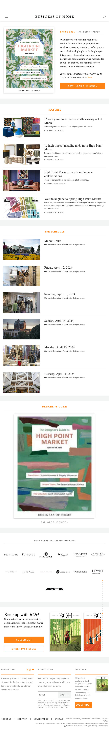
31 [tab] (103, 636)
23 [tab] (103, 621)
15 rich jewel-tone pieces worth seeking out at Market (73, 121)
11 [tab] (103, 599)
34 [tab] (103, 641)
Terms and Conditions (90, 719)
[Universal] (98, 554)
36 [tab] (103, 645)
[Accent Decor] (63, 571)
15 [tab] (103, 606)
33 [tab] (103, 639)
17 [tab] (103, 610)
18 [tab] (103, 612)
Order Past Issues (24, 649)
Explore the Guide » (54, 522)
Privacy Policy (60, 704)
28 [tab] (103, 630)
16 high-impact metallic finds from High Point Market (73, 147)
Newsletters (41, 719)
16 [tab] (103, 608)
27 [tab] (103, 628)
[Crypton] (63, 554)
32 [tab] (103, 638)
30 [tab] (103, 634)
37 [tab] (103, 647)
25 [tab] (103, 625)
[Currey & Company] (28, 554)
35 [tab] (103, 643)
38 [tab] (103, 649)
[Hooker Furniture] (80, 554)
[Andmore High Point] (54, 588)
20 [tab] (103, 615)
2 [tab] (103, 582)
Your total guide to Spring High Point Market (72, 199)
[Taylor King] (80, 571)
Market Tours (52, 241)
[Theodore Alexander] (46, 571)
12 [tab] (103, 601)
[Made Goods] (46, 554)
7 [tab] (103, 591)
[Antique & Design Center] (11, 571)
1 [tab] (103, 580)
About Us (6, 719)
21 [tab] (103, 617)
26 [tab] (103, 626)
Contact (22, 719)
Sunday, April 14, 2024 (59, 320)
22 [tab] (103, 619)
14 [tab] (103, 604)
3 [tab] (103, 584)
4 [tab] (103, 586)
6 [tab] (103, 590)
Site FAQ (59, 719)
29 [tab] (103, 632)
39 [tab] (103, 650)
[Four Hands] (11, 554)
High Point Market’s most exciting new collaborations (68, 174)
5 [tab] (103, 588)
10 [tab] (103, 597)
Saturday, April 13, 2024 (59, 294)
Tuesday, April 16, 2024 (59, 374)
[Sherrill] (28, 571)
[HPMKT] (98, 571)
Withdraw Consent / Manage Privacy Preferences (87, 725)
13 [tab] (103, 602)
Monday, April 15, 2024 (59, 347)
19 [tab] (103, 614)
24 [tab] (103, 623)
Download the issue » (82, 86)
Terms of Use (55, 702)
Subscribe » (24, 640)
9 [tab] (103, 595)
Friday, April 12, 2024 (58, 267)
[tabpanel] (66, 632)
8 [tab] (103, 593)
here (89, 77)
